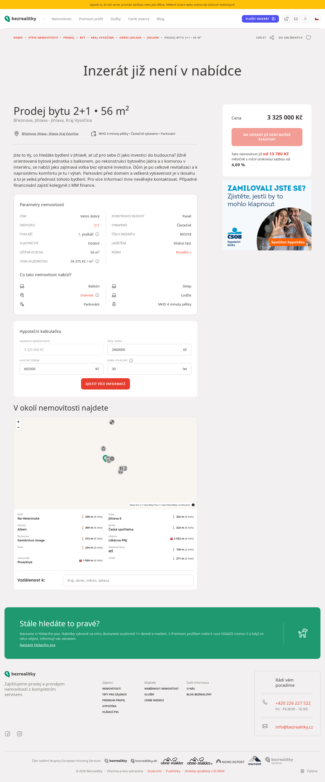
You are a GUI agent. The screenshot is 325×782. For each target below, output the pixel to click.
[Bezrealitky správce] (279, 760)
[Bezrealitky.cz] (115, 761)
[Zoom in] (18, 422)
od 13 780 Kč (276, 153)
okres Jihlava (130, 37)
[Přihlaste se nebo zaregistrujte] (305, 19)
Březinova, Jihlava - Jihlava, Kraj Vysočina (50, 134)
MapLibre (135, 504)
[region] (105, 463)
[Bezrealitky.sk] (144, 761)
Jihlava (153, 37)
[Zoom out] (18, 427)
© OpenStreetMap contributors (174, 504)
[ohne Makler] (172, 760)
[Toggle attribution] (193, 505)
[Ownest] (254, 760)
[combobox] (128, 580)
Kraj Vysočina (102, 37)
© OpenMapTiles (150, 504)
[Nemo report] (230, 761)
